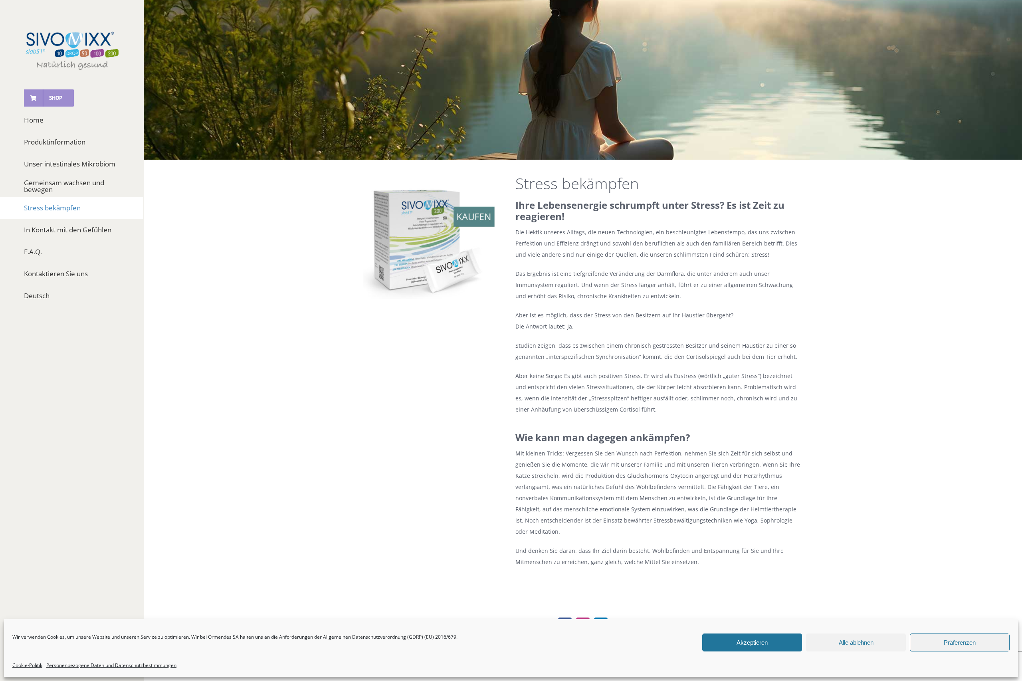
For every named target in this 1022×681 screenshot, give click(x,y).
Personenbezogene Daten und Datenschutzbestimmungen (111, 665)
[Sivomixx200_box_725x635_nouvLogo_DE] (430, 184)
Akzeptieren (752, 642)
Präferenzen (960, 642)
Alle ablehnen (856, 642)
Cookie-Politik (27, 665)
